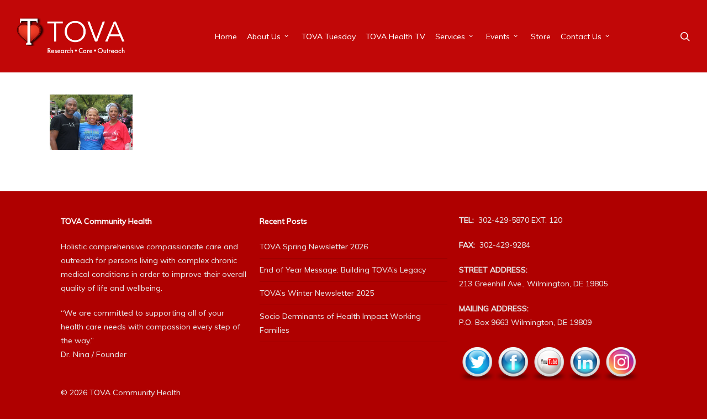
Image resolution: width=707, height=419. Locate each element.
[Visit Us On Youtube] (549, 387)
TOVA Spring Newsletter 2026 (314, 247)
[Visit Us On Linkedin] (585, 387)
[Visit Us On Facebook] (513, 387)
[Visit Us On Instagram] (621, 387)
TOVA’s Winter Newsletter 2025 (317, 293)
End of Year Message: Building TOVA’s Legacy (343, 270)
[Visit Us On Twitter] (477, 387)
